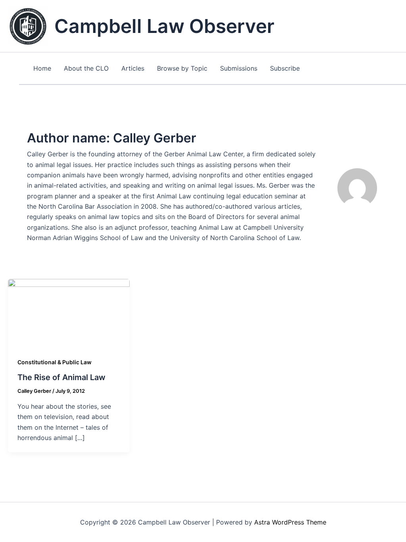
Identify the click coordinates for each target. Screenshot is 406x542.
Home (42, 68)
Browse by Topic (182, 68)
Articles (132, 68)
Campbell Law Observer (164, 26)
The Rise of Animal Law (61, 377)
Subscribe (285, 68)
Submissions (238, 68)
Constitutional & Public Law (54, 362)
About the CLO (86, 68)
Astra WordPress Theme (290, 522)
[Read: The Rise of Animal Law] (69, 312)
